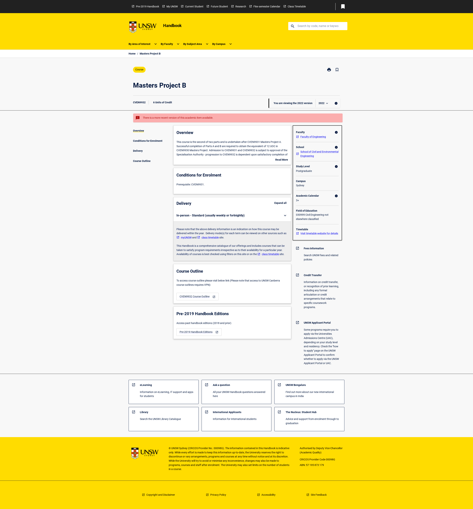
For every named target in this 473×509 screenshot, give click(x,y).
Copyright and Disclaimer (160, 494)
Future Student (219, 6)
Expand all (280, 202)
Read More (281, 160)
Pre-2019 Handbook (147, 6)
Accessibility (268, 494)
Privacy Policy (218, 494)
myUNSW (186, 237)
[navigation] (197, 296)
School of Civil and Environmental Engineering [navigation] (319, 153)
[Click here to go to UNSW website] (142, 28)
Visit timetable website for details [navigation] (319, 233)
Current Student (194, 6)
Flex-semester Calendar (266, 6)
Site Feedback (319, 494)
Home (132, 53)
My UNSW (172, 6)
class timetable (210, 237)
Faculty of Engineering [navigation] (313, 136)
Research (240, 6)
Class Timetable (297, 6)
